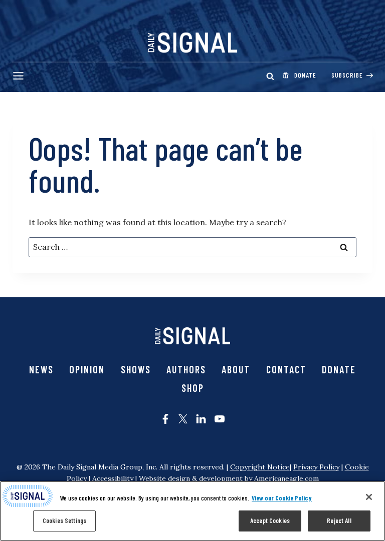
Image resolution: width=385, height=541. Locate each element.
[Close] (369, 497)
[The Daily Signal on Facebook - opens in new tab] (165, 419)
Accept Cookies (270, 520)
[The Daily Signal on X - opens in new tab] (182, 418)
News (41, 369)
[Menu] (18, 76)
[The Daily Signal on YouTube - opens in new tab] (220, 419)
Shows (136, 369)
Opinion (87, 369)
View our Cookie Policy (282, 498)
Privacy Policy (316, 466)
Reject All (339, 520)
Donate (339, 369)
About (236, 369)
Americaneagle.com (286, 478)
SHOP (192, 388)
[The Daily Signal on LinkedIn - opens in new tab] (201, 418)
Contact (286, 369)
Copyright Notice (260, 466)
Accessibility (112, 478)
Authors (186, 369)
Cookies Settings (64, 520)
